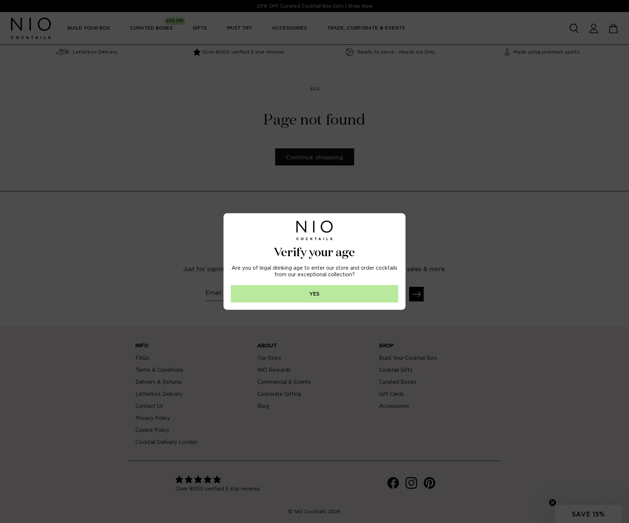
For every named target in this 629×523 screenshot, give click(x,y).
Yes (314, 294)
